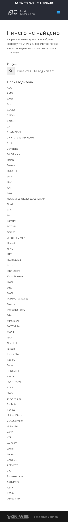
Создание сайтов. (46, 517)
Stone (10, 393)
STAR (10, 387)
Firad (10, 204)
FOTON (11, 226)
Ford (9, 215)
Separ (10, 365)
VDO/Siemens (15, 420)
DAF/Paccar (14, 154)
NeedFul (12, 343)
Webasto (12, 443)
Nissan (11, 348)
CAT (9, 126)
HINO (10, 248)
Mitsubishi (13, 321)
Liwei (10, 282)
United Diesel (14, 415)
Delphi (10, 160)
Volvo (10, 432)
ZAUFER (12, 459)
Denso (11, 165)
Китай (10, 493)
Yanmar (11, 454)
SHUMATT (13, 371)
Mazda (11, 304)
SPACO (11, 376)
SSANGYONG (14, 382)
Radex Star (13, 354)
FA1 (9, 187)
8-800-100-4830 (25, 2)
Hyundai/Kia (14, 259)
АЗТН (10, 487)
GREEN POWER (16, 237)
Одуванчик (13, 498)
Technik (11, 404)
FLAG (10, 210)
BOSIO (11, 109)
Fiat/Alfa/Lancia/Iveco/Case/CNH (26, 198)
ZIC (9, 470)
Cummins (12, 148)
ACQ (9, 87)
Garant (11, 232)
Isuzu (10, 265)
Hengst (11, 243)
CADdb (11, 115)
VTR (9, 437)
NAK (9, 337)
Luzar (10, 287)
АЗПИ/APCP (14, 482)
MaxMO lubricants (17, 298)
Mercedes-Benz (16, 309)
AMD (10, 93)
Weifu (10, 448)
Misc (9, 315)
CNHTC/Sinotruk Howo (20, 137)
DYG (9, 182)
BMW (10, 98)
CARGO (11, 121)
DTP (9, 176)
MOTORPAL (14, 326)
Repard (11, 359)
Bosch (10, 104)
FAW (9, 193)
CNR (9, 143)
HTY (9, 254)
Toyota (11, 409)
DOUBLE (12, 171)
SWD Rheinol (14, 398)
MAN (10, 293)
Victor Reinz (14, 426)
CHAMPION (14, 132)
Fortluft (11, 221)
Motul (10, 332)
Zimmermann (15, 476)
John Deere (13, 270)
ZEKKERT (12, 465)
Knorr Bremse (15, 276)
